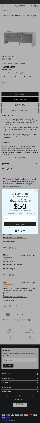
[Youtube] (18, 231)
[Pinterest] (24, 231)
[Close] (36, 191)
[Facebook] (16, 231)
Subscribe (20, 224)
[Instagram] (21, 231)
